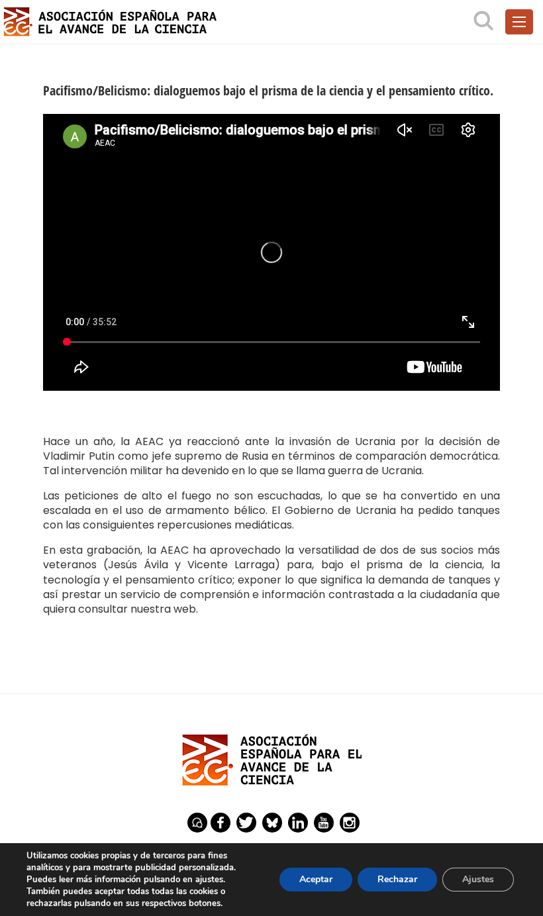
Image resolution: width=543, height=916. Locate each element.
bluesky (272, 823)
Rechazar (397, 879)
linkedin (298, 823)
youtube (324, 823)
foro (197, 823)
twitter (246, 823)
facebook (220, 823)
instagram (350, 823)
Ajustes (478, 879)
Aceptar (315, 879)
